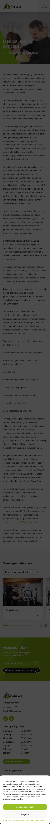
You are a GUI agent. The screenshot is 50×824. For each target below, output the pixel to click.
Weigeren (25, 814)
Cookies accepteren (25, 807)
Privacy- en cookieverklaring (13, 820)
